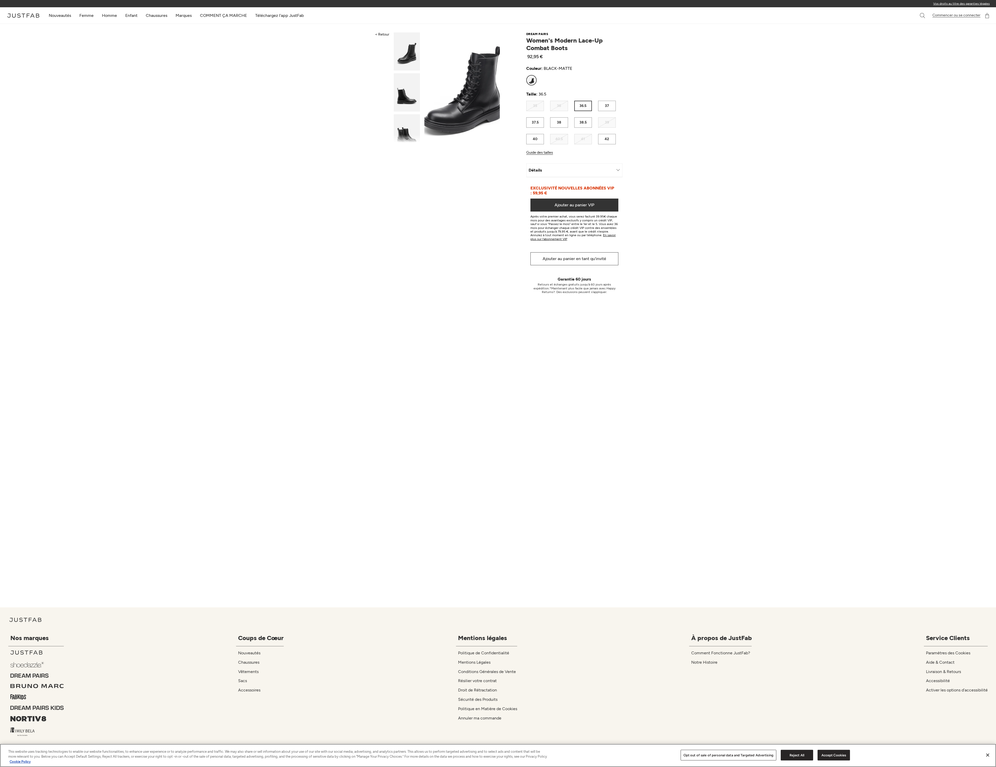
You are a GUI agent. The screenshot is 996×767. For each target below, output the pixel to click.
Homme (109, 15)
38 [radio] (559, 122)
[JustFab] (37, 652)
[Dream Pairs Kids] (37, 708)
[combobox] (917, 15)
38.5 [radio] (583, 122)
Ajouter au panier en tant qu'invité (574, 258)
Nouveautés (60, 15)
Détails (535, 170)
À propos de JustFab (721, 638)
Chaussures (156, 15)
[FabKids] (37, 697)
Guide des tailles (539, 153)
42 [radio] (607, 139)
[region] (498, 755)
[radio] (531, 80)
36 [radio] (559, 106)
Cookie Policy (20, 762)
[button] (923, 15)
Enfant (131, 15)
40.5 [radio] (559, 139)
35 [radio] (535, 106)
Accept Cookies (833, 755)
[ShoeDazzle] (37, 664)
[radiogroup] (571, 80)
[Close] (987, 755)
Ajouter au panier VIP (574, 204)
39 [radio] (607, 122)
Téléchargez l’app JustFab (279, 15)
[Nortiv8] (37, 718)
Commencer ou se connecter (956, 15)
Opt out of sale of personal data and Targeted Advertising (728, 755)
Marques (184, 15)
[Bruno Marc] (37, 686)
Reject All (797, 755)
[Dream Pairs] (37, 676)
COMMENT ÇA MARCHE (223, 15)
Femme (86, 15)
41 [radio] (583, 139)
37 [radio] (607, 106)
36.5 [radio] (582, 106)
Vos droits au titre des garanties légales (961, 3)
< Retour (382, 34)
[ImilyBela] (37, 732)
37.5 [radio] (535, 122)
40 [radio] (535, 139)
